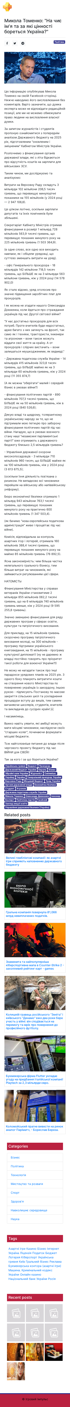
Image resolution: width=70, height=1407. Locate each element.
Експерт (9, 799)
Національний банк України (27, 1279)
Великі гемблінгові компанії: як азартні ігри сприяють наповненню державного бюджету (34, 861)
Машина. (14, 1270)
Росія (52, 1279)
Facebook (42, 799)
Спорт (15, 1192)
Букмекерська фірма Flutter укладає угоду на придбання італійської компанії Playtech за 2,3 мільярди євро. (34, 1079)
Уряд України (53, 781)
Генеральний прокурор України (44, 777)
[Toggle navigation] (62, 6)
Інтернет (53, 1248)
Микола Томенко (14, 796)
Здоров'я (17, 1201)
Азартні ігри (16, 1248)
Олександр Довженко (37, 796)
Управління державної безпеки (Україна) (27, 807)
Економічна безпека (45, 784)
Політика (17, 1166)
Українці (9, 777)
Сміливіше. (50, 773)
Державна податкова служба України (25, 792)
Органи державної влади (18, 784)
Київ (22, 1261)
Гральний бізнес (37, 1261)
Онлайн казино (30, 1274)
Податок (38, 1253)
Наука (15, 1219)
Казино (31, 1248)
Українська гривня (15, 766)
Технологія (18, 1175)
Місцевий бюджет (33, 781)
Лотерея (14, 1257)
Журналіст (36, 773)
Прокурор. (45, 766)
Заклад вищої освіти (16, 803)
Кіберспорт (29, 1257)
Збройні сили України (16, 773)
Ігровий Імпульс (26, 6)
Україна (13, 1253)
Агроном (21, 788)
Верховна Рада (13, 781)
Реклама (56, 1261)
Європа (42, 769)
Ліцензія (25, 1253)
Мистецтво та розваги (27, 1184)
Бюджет (51, 1253)
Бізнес (15, 1157)
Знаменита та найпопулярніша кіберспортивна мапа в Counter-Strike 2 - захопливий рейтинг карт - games (35, 965)
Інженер (55, 796)
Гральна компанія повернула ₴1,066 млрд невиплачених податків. (31, 913)
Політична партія (25, 799)
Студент (9, 788)
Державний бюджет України (20, 769)
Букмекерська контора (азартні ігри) (34, 1266)
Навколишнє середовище (29, 1210)
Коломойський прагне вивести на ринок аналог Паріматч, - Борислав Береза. (34, 1128)
